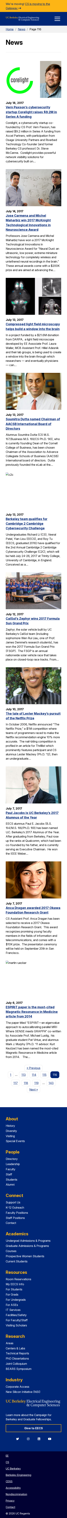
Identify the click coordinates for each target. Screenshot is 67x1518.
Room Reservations (18, 1279)
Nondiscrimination (16, 1494)
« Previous (35, 1068)
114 (34, 1075)
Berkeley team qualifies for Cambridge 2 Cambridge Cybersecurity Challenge (26, 523)
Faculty (10, 1169)
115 (44, 1075)
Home (10, 29)
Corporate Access (17, 1386)
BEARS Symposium (18, 1369)
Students (11, 1179)
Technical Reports (17, 1353)
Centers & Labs (15, 1348)
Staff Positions (15, 1218)
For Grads (12, 1294)
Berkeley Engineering (18, 1474)
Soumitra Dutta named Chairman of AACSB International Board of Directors (33, 423)
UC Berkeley (13, 1468)
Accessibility (13, 1487)
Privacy (10, 1500)
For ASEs (12, 1305)
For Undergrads (16, 1299)
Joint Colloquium (16, 1363)
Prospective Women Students (25, 1256)
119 (36, 1083)
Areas (9, 1343)
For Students (14, 1289)
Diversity (11, 1131)
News (21, 29)
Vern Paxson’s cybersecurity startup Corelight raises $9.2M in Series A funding (31, 112)
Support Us (13, 1202)
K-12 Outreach (15, 1207)
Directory (12, 1159)
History (10, 1125)
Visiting (10, 1136)
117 (15, 1083)
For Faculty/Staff (17, 1320)
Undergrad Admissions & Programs (28, 1240)
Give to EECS (33, 1428)
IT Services (13, 1310)
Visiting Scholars (16, 1325)
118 (26, 1083)
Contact (11, 1223)
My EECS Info (15, 1284)
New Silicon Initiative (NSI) (23, 1392)
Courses (11, 1251)
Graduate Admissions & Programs (27, 1246)
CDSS (9, 1481)
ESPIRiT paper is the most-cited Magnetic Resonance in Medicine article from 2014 (32, 1011)
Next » (34, 1089)
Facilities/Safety (16, 1315)
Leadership (13, 1164)
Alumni (10, 1184)
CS (7, 1462)
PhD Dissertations (17, 1358)
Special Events (15, 1141)
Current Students (17, 1261)
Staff (9, 1174)
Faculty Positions (17, 1212)
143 (51, 1083)
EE (7, 1455)
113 (23, 1075)
